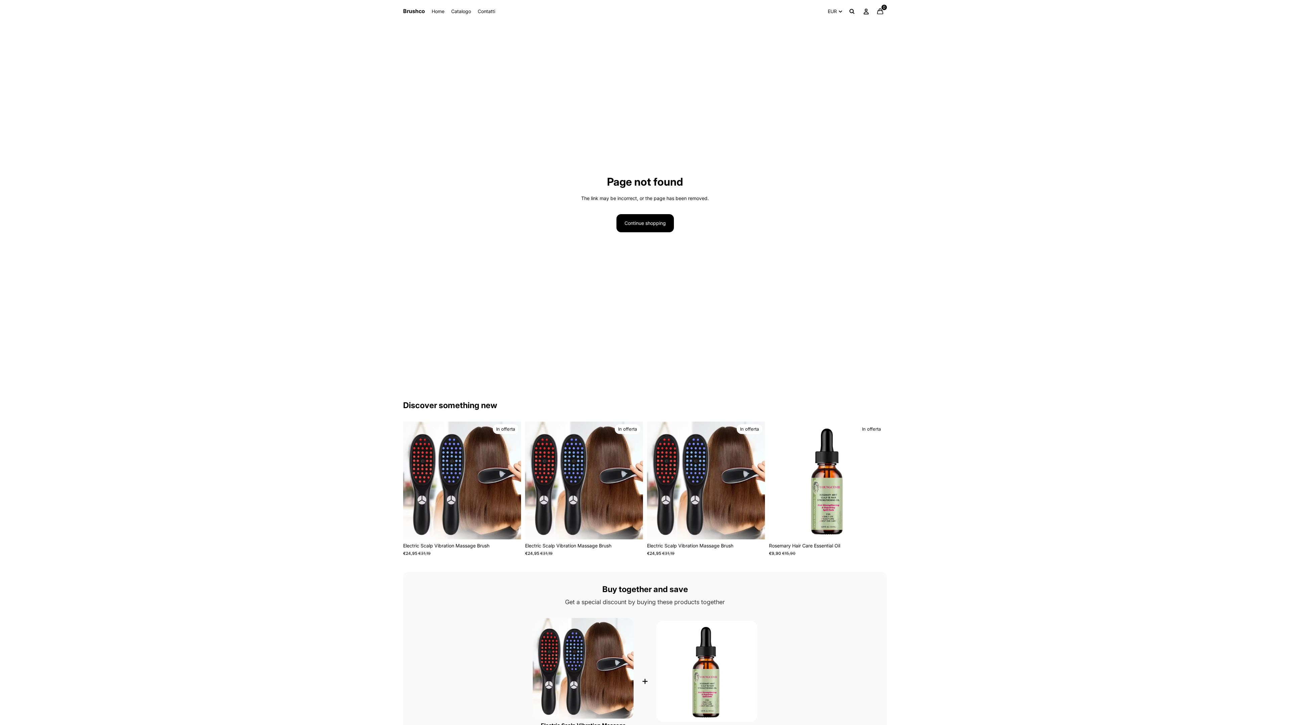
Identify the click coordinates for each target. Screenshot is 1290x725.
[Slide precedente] (413, 480)
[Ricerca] (852, 11)
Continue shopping (645, 223)
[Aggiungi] (511, 529)
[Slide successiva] (511, 480)
